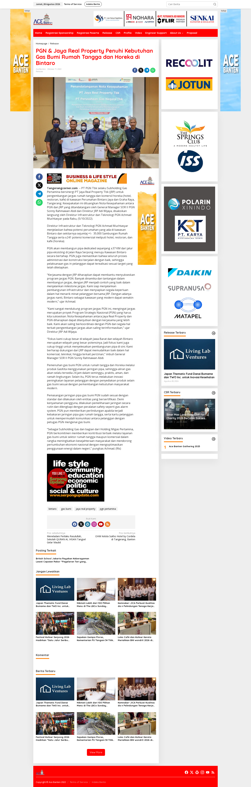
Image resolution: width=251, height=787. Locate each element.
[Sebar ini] (134, 70)
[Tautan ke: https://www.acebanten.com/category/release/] (214, 333)
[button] (215, 4)
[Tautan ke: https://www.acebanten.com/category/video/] (214, 439)
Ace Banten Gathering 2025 (184, 446)
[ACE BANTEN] (42, 18)
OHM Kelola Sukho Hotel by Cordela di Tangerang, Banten (115, 536)
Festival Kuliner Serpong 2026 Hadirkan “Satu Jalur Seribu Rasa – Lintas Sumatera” (52, 639)
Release (39, 71)
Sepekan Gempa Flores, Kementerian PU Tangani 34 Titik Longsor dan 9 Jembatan (95, 639)
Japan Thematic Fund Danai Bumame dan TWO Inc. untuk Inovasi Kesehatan (52, 605)
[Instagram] (94, 524)
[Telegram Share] (146, 70)
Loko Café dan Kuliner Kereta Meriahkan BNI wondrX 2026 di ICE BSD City (135, 639)
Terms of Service (79, 782)
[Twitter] (81, 524)
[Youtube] (101, 524)
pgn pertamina (108, 508)
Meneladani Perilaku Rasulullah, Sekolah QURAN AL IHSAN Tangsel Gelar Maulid (66, 538)
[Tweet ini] (140, 70)
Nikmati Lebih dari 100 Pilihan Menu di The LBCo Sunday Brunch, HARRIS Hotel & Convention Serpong (93, 605)
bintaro (53, 508)
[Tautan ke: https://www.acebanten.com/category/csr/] (214, 393)
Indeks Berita (99, 782)
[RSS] (107, 524)
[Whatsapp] (152, 70)
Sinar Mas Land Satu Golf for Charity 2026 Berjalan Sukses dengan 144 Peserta (185, 416)
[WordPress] (87, 524)
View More (96, 752)
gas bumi (66, 508)
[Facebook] (74, 524)
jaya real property (85, 508)
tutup (27, 10)
